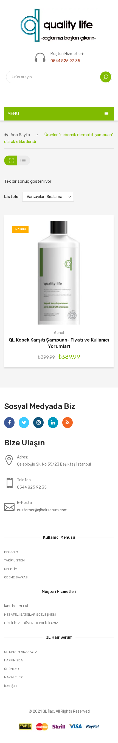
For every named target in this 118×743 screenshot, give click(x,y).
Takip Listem (14, 560)
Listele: (11, 196)
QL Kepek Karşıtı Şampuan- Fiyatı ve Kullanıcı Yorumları (59, 343)
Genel (59, 333)
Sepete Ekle (50, 272)
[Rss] (67, 422)
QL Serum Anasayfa (20, 652)
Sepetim (10, 569)
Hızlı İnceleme (67, 272)
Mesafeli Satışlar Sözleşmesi (30, 614)
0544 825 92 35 (65, 61)
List (23, 160)
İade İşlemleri (16, 606)
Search (105, 76)
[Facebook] (9, 422)
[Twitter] (24, 422)
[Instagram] (38, 422)
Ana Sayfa (20, 134)
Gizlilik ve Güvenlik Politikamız (31, 623)
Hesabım (11, 552)
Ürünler (11, 669)
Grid (10, 160)
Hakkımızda (13, 660)
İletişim (10, 686)
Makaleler (13, 677)
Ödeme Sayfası (16, 577)
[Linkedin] (53, 422)
